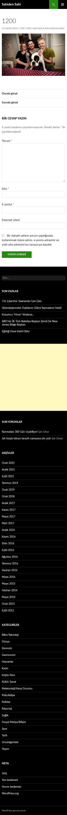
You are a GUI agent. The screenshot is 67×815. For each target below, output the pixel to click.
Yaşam (5, 749)
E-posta (8, 204)
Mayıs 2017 (8, 516)
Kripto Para (8, 675)
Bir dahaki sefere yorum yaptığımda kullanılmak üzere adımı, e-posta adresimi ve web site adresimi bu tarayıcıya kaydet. (30, 240)
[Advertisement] (33, 377)
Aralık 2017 (8, 503)
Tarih (4, 735)
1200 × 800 (25, 28)
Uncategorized (10, 742)
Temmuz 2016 (10, 563)
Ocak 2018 (8, 496)
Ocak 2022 (8, 463)
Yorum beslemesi (11, 787)
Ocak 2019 (8, 490)
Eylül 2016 (8, 550)
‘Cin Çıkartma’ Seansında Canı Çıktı (22, 301)
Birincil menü (62, 4)
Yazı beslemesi (10, 780)
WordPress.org (10, 793)
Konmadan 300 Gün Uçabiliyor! (20, 432)
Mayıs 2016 (8, 577)
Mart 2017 (8, 523)
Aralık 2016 (8, 530)
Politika (6, 702)
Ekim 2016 (8, 543)
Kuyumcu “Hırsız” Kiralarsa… (18, 314)
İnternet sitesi (11, 220)
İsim (5, 188)
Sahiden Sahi (11, 4)
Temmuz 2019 (10, 483)
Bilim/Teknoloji (10, 635)
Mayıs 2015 (8, 583)
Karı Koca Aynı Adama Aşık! (48, 28)
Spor (4, 729)
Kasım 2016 (8, 537)
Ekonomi (7, 648)
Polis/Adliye (8, 695)
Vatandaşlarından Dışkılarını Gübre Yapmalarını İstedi (31, 308)
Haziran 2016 (9, 570)
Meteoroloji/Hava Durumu (17, 688)
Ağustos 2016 (10, 557)
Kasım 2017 (8, 510)
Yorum (7, 140)
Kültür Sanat (9, 682)
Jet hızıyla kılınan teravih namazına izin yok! (26, 438)
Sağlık (5, 715)
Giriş (4, 773)
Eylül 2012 (8, 610)
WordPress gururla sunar (14, 810)
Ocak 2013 (8, 604)
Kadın (5, 668)
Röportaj (7, 708)
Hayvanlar (7, 662)
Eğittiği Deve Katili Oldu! (16, 331)
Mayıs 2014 (8, 597)
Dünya (5, 641)
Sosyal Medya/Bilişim (14, 722)
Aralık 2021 (8, 469)
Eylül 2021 (8, 476)
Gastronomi (8, 655)
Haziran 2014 (9, 590)
